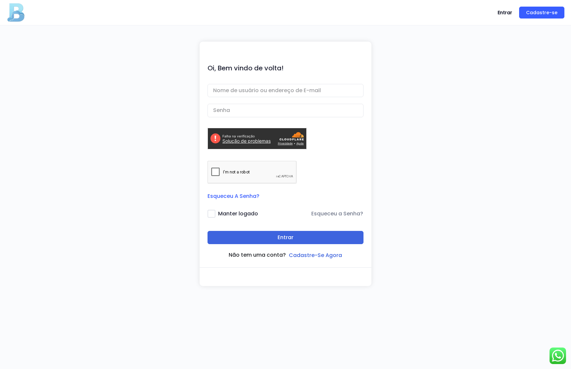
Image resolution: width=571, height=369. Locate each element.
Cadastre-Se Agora (315, 255)
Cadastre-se (541, 12)
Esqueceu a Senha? (337, 213)
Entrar (505, 12)
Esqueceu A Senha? (233, 196)
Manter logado (238, 213)
